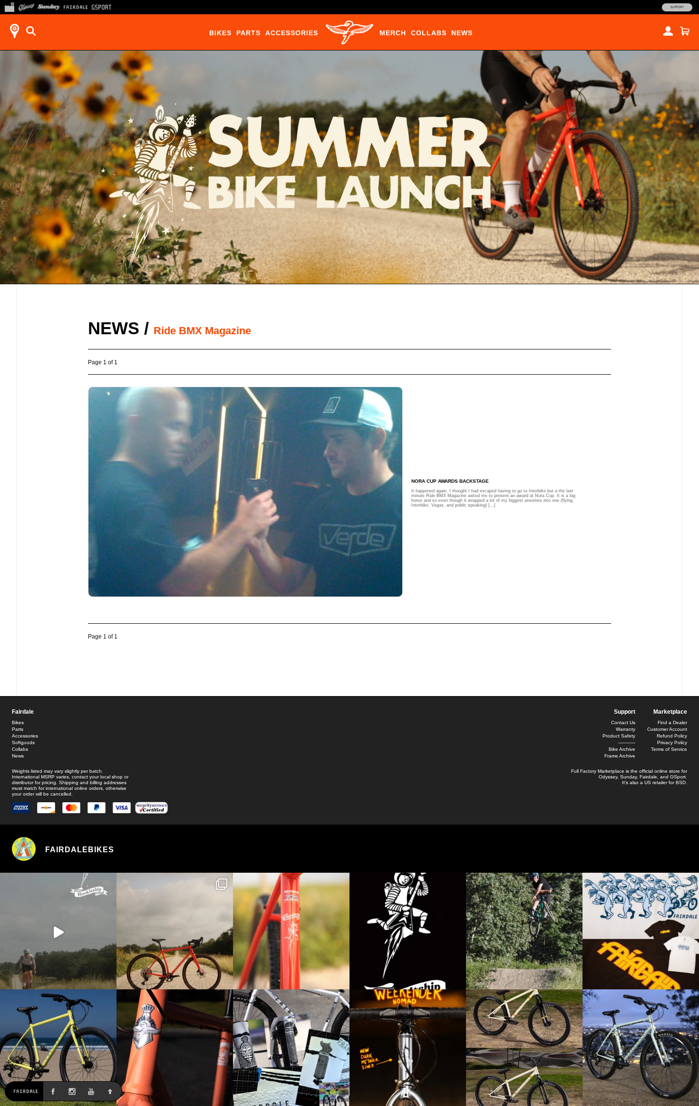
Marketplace (670, 711)
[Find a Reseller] (14, 31)
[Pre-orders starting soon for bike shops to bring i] (408, 931)
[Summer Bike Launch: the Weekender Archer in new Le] (58, 1047)
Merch (392, 33)
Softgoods (23, 742)
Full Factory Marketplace (597, 771)
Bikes (220, 33)
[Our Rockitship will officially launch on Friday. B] (291, 931)
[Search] (30, 31)
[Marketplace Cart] (684, 31)
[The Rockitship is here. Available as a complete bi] (174, 931)
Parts (248, 33)
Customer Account (667, 729)
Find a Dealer (672, 722)
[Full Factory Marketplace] (9, 6)
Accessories (291, 33)
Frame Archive (619, 755)
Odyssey (608, 776)
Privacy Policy (672, 742)
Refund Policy (672, 735)
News (462, 33)
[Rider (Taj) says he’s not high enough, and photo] (524, 931)
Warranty (625, 729)
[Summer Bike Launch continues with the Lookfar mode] (174, 1047)
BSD (681, 782)
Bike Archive (622, 749)
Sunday (628, 776)
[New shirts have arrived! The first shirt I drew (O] (640, 931)
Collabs (429, 33)
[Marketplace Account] (668, 31)
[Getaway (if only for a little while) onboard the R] (58, 931)
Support (677, 7)
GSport (678, 776)
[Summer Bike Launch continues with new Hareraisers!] (524, 1047)
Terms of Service (669, 749)
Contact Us (623, 722)
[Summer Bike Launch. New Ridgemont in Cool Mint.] (640, 1047)
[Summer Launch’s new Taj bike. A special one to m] (291, 1047)
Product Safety (618, 735)
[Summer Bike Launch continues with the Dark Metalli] (408, 1047)
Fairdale (23, 711)
